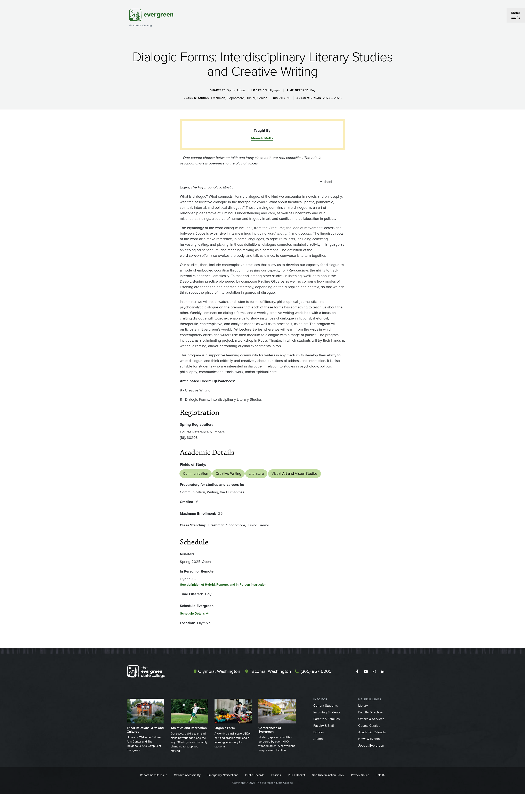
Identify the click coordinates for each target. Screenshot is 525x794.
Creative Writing (228, 473)
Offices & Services (371, 718)
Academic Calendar (372, 732)
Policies (276, 775)
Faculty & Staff (323, 725)
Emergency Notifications (223, 775)
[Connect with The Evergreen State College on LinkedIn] (382, 671)
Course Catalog (369, 725)
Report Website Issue (153, 775)
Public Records (254, 775)
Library (363, 705)
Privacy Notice (360, 775)
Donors (318, 732)
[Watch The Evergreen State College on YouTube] (365, 671)
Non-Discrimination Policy (328, 775)
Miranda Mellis (262, 138)
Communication (195, 473)
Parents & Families (326, 718)
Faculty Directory (370, 712)
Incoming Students (326, 712)
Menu (515, 12)
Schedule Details (192, 613)
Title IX (380, 775)
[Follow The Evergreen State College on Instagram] (374, 671)
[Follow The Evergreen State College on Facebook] (357, 671)
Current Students (325, 705)
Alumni (318, 738)
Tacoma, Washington (270, 671)
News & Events (369, 738)
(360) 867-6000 (316, 671)
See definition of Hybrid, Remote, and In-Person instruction (223, 584)
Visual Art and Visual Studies (294, 473)
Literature (256, 473)
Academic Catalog (140, 25)
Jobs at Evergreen (371, 745)
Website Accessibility (187, 775)
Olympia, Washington (219, 671)
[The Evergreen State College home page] (153, 672)
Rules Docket (296, 775)
